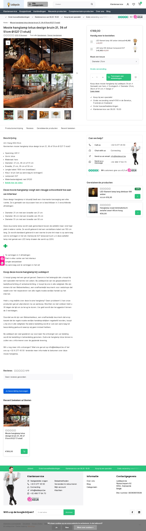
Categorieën (92, 487)
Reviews (29, 128)
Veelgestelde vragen (39, 481)
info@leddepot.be (118, 156)
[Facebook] (132, 512)
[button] (77, 73)
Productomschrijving (14, 128)
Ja (56, 527)
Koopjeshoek (25, 11)
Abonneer (69, 512)
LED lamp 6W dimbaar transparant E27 (110, 48)
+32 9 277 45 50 (118, 145)
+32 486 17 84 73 (118, 162)
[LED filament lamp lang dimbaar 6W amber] (93, 192)
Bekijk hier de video (14, 183)
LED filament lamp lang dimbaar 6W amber (116, 192)
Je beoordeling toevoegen (16, 391)
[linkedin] (139, 512)
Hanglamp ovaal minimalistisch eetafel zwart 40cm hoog (114, 209)
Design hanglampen (54, 35)
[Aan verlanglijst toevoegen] (26, 407)
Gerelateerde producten (47, 128)
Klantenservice (116, 4)
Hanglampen (42, 35)
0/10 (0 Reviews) (21, 35)
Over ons (100, 11)
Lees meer (95, 91)
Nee (67, 527)
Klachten (58, 490)
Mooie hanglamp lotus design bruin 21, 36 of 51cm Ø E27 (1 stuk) (35, 23)
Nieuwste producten (57, 11)
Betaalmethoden (62, 481)
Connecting (116, 150)
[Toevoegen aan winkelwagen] (24, 451)
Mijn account (60, 487)
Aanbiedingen (39, 11)
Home (5, 23)
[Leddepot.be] (13, 4)
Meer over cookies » (85, 527)
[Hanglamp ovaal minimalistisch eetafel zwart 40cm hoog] (93, 208)
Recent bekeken (68, 128)
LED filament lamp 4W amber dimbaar (110, 41)
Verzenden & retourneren (66, 484)
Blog (108, 11)
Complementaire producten (81, 11)
